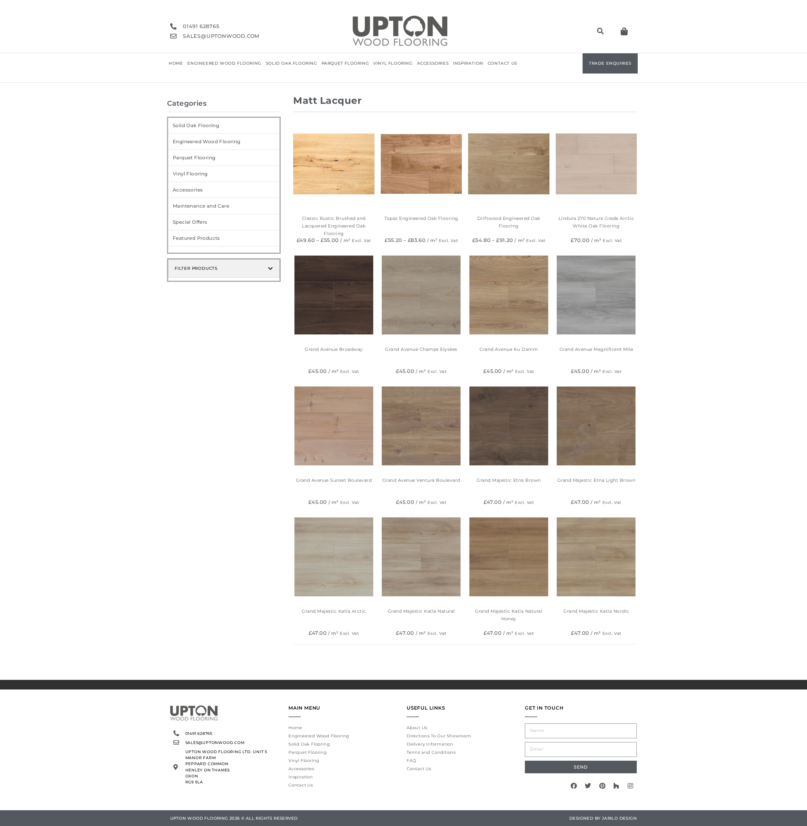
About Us (417, 727)
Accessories (433, 63)
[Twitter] (588, 786)
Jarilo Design (619, 818)
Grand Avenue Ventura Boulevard (421, 480)
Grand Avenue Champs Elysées (421, 349)
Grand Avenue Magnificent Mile (596, 349)
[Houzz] (616, 786)
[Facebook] (573, 786)
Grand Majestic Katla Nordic (596, 611)
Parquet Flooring (345, 63)
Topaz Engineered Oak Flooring (421, 218)
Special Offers (190, 222)
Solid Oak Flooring (291, 63)
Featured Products (196, 238)
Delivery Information (430, 743)
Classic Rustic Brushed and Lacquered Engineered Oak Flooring (334, 225)
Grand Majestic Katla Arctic (334, 611)
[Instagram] (630, 786)
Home (176, 63)
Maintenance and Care (201, 206)
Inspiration (468, 63)
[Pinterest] (602, 786)
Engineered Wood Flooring (224, 63)
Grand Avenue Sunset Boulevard (334, 480)
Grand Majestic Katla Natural (421, 611)
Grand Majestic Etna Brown (509, 480)
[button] (601, 31)
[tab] (223, 268)
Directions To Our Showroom (439, 735)
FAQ (411, 760)
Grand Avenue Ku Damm (508, 349)
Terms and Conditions (431, 752)
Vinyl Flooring (392, 63)
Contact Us (502, 63)
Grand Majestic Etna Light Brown (596, 480)
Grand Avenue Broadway (334, 349)
